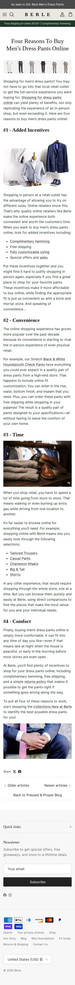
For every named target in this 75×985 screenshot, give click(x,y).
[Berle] (37, 14)
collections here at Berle (53, 706)
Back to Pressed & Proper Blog (37, 795)
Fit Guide (65, 938)
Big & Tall (17, 569)
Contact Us (40, 944)
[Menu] (4, 14)
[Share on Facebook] (19, 771)
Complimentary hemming (30, 241)
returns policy (35, 681)
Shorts (15, 574)
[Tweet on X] (14, 771)
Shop (52, 932)
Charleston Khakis (24, 564)
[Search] (13, 14)
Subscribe (37, 882)
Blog (23, 938)
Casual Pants (20, 558)
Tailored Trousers (23, 553)
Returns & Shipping (15, 944)
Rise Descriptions (42, 938)
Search (7, 932)
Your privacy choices (30, 932)
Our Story (9, 938)
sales (44, 257)
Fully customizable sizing (29, 252)
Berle (17, 970)
